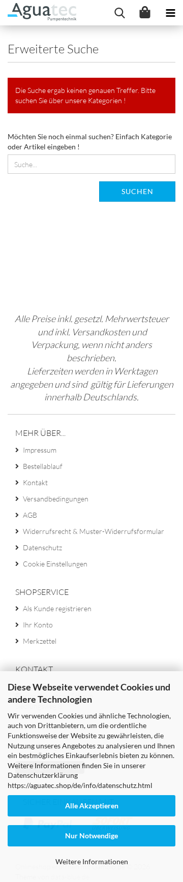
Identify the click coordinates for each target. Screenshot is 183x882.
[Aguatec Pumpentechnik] (38, 12)
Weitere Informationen (91, 861)
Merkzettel (39, 641)
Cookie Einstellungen (55, 563)
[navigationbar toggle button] (170, 12)
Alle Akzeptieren (91, 805)
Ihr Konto (38, 624)
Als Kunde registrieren (57, 608)
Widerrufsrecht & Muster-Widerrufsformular (93, 531)
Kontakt (35, 482)
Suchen (137, 191)
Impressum (39, 450)
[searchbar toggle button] (119, 12)
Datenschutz (42, 547)
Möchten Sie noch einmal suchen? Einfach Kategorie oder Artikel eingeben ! (90, 141)
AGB (30, 515)
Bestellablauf (43, 466)
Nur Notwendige (91, 835)
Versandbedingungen (55, 498)
